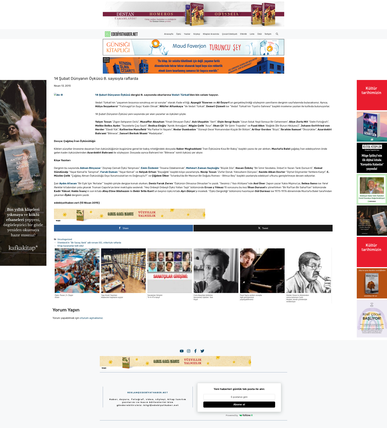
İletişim (268, 34)
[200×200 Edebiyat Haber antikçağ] (372, 234)
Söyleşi (196, 34)
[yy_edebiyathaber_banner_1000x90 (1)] (129, 221)
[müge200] (372, 172)
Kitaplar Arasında (211, 34)
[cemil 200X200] (372, 203)
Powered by (232, 415)
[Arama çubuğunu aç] (277, 34)
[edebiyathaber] (193, 72)
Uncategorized (64, 239)
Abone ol (239, 404)
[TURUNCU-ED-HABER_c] (193, 54)
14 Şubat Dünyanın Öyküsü (113, 94)
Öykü (178, 34)
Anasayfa (168, 34)
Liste (252, 34)
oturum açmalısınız (91, 317)
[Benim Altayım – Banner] (372, 297)
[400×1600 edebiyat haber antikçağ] (23, 264)
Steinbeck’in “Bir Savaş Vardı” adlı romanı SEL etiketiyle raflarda (89, 242)
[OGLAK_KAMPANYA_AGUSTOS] (372, 109)
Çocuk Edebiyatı (229, 34)
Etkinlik (243, 34)
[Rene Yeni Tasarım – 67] (372, 336)
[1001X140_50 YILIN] (193, 26)
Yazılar (187, 34)
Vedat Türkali (180, 94)
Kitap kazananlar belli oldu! (70, 245)
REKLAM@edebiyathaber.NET (147, 392)
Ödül (259, 34)
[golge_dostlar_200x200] (372, 140)
